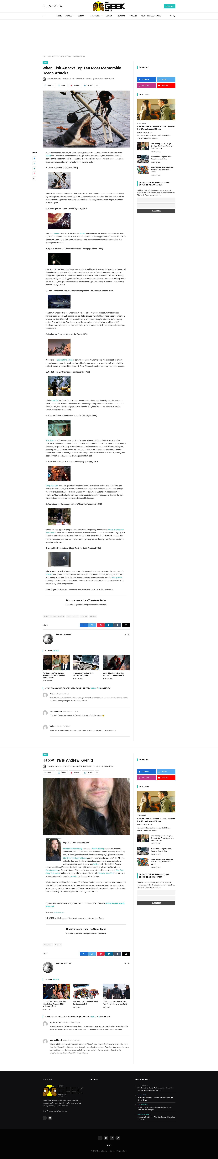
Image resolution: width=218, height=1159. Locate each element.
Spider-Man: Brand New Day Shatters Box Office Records (113, 674)
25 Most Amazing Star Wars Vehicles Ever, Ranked (83, 674)
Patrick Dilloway (143, 1114)
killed (48, 156)
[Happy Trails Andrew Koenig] (86, 806)
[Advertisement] (109, 37)
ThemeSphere (122, 1151)
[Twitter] (34, 163)
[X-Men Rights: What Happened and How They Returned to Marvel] (143, 170)
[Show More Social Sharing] (97, 85)
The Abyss (50, 440)
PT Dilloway (141, 1095)
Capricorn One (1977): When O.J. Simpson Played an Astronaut (156, 1118)
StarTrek (84, 616)
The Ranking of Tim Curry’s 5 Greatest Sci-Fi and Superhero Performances (54, 675)
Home (59, 16)
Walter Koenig (98, 849)
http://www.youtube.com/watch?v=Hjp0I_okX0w (69, 1053)
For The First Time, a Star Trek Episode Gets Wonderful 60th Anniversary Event (54, 1004)
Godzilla (54, 400)
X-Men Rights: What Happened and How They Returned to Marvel (162, 169)
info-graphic (117, 577)
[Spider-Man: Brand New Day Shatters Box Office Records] (116, 662)
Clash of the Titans (65, 360)
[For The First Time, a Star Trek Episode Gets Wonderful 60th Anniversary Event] (56, 991)
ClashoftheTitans (50, 616)
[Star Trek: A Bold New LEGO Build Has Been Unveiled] (86, 991)
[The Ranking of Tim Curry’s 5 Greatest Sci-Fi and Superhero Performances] (56, 662)
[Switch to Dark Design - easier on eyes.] (170, 16)
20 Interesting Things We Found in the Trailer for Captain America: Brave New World (155, 1089)
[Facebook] (34, 158)
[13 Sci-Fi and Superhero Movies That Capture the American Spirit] (116, 991)
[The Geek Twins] (109, 6)
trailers (49, 574)
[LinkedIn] (34, 168)
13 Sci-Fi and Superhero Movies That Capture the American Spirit (115, 1003)
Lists (68, 616)
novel (82, 233)
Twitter (96, 864)
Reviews (121, 16)
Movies (69, 16)
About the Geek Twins (151, 16)
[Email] (34, 178)
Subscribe (169, 6)
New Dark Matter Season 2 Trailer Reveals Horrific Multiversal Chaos (156, 127)
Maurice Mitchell (55, 79)
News (139, 132)
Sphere (56, 233)
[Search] (174, 16)
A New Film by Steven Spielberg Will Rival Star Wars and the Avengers (154, 1108)
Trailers (133, 16)
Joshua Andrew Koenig (72, 849)
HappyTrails (48, 945)
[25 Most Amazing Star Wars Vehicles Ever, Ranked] (86, 662)
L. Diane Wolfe (142, 1105)
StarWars (93, 616)
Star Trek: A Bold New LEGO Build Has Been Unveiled (85, 1003)
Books (109, 16)
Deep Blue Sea (52, 486)
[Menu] (44, 16)
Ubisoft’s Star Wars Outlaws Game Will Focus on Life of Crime (155, 1099)
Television (95, 16)
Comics (81, 16)
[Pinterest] (34, 173)
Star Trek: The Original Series (75, 858)
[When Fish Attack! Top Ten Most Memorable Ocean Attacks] (86, 119)
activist (74, 876)
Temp (45, 62)
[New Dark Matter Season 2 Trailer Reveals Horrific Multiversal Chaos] (156, 109)
